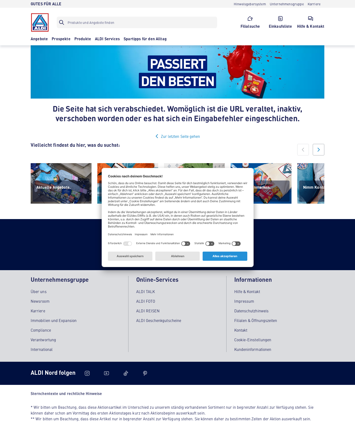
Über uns (39, 291)
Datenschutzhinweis (251, 310)
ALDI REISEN (148, 310)
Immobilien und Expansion (54, 320)
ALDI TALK (145, 291)
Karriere (38, 310)
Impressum (244, 301)
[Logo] (40, 22)
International (42, 349)
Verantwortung (43, 339)
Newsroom (40, 301)
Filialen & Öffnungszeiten (255, 320)
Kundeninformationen (252, 349)
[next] (318, 149)
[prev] (303, 149)
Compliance (41, 330)
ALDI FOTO (145, 301)
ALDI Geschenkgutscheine (158, 320)
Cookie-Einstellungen (252, 339)
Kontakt (241, 330)
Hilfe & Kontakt (247, 291)
